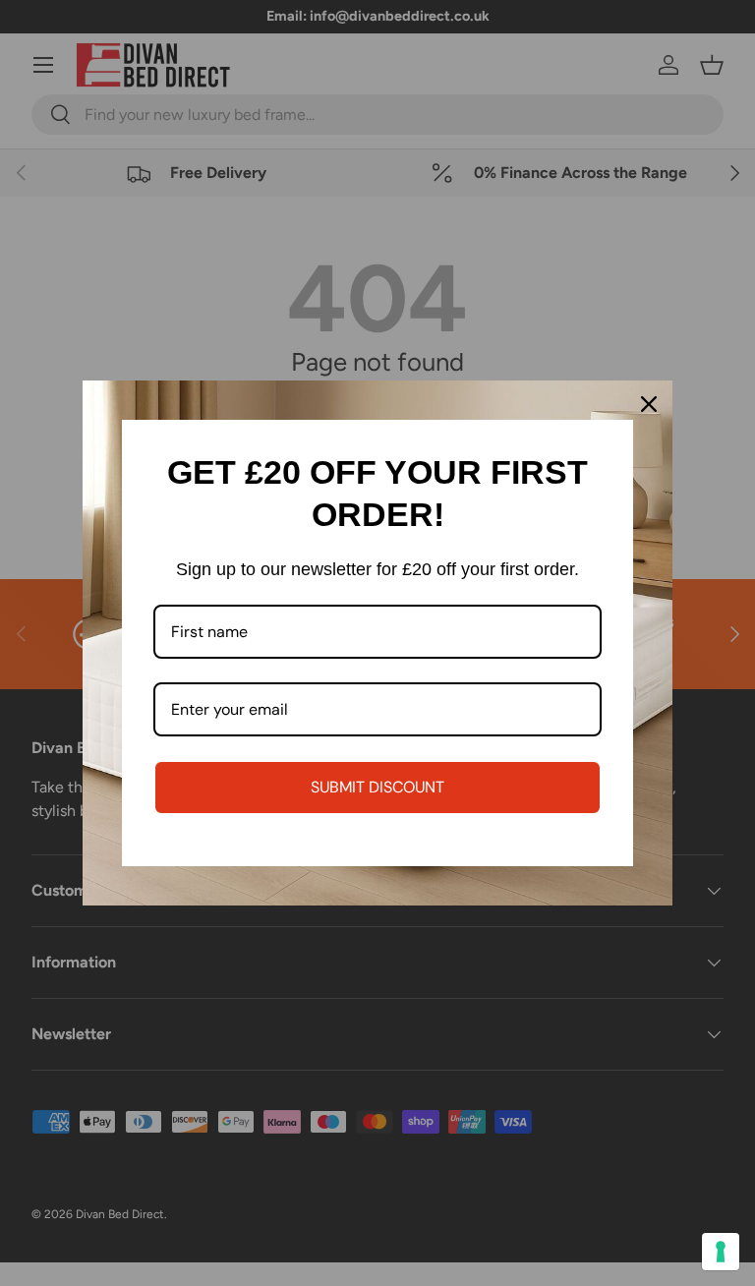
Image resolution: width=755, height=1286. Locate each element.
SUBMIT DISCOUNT (377, 787)
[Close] (648, 404)
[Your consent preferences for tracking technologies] (720, 1251)
